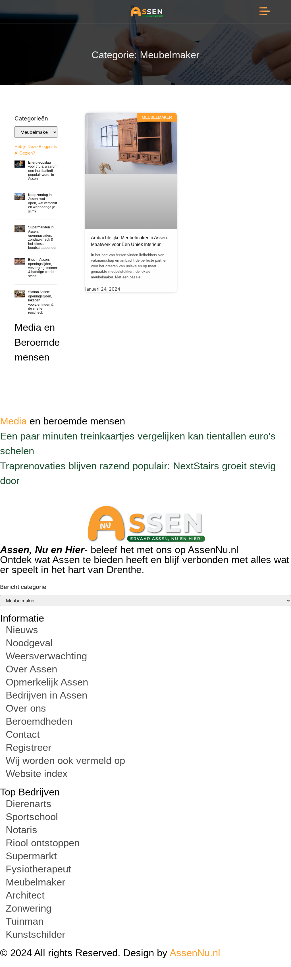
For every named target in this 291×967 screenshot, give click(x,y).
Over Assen (31, 668)
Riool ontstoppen (43, 842)
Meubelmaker (35, 881)
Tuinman (24, 921)
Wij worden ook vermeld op (65, 760)
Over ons (26, 708)
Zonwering (28, 908)
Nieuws (22, 629)
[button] (265, 12)
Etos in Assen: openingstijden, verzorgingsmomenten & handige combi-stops (45, 268)
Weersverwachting (46, 655)
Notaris (21, 829)
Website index (37, 773)
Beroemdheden (39, 721)
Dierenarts (28, 803)
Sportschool (32, 816)
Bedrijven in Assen (46, 695)
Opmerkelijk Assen (47, 681)
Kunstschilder (35, 934)
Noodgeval (29, 642)
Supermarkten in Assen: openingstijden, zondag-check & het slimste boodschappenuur (42, 237)
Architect (25, 895)
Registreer (28, 747)
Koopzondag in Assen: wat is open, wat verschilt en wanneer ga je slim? (42, 203)
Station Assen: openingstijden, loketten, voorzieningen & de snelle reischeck (40, 302)
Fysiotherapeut (38, 868)
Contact (23, 734)
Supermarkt (31, 855)
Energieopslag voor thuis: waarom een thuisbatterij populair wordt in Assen (42, 171)
